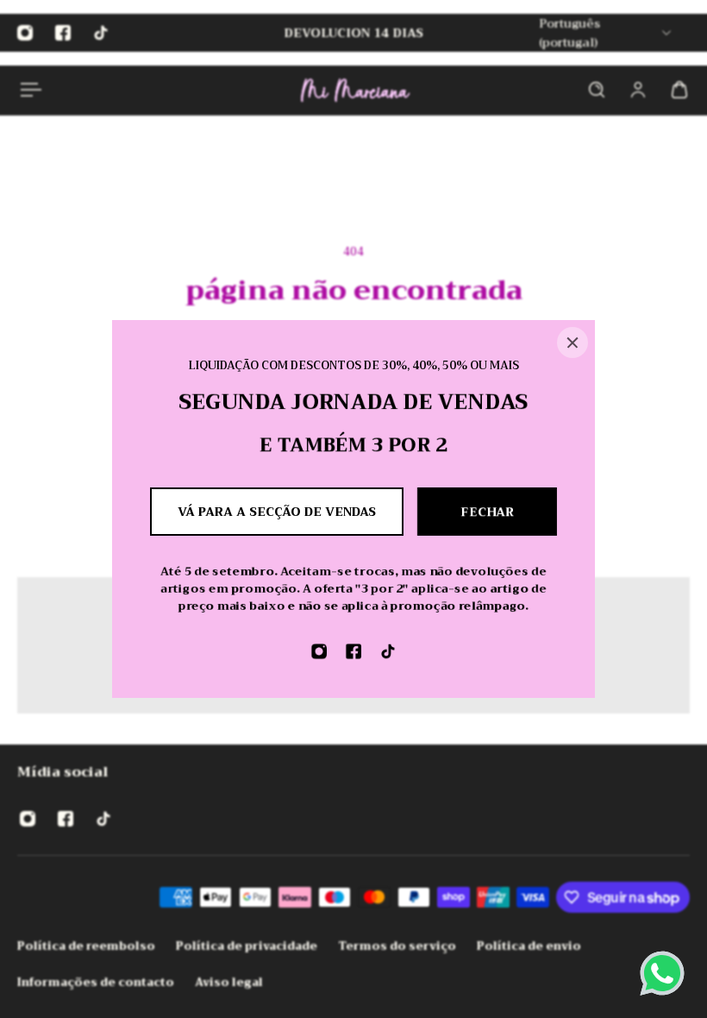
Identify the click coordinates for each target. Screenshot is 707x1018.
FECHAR (487, 511)
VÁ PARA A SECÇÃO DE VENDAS (277, 511)
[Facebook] (353, 651)
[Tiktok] (388, 651)
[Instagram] (319, 651)
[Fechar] (572, 342)
